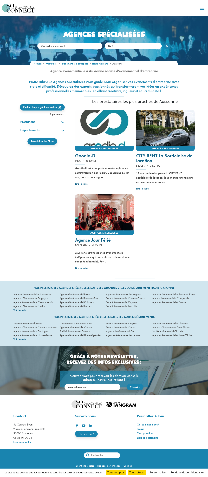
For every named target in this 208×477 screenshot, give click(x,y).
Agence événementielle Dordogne (30, 331)
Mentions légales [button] (85, 465)
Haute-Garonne (100, 63)
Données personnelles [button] (108, 465)
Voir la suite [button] (19, 310)
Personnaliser (158, 472)
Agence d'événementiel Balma (75, 294)
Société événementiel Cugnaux (121, 302)
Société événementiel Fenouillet (121, 306)
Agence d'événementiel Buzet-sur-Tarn (79, 298)
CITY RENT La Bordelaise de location (164, 158)
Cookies (128, 465)
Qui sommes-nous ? (148, 424)
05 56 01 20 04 (22, 437)
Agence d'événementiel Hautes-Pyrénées (80, 335)
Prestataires (52, 63)
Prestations (27, 122)
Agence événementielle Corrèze (76, 327)
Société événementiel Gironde (167, 331)
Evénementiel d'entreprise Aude (76, 323)
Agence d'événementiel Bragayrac (30, 298)
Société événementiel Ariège (27, 323)
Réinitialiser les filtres (42, 141)
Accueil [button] (38, 63)
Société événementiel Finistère (75, 331)
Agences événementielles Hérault (123, 335)
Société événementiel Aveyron (121, 323)
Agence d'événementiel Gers (121, 331)
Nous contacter (22, 442)
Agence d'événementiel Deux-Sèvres (171, 327)
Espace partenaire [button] (147, 437)
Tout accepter (115, 472)
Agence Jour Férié (93, 240)
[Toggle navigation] (202, 8)
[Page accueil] (18, 8)
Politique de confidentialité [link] (187, 472)
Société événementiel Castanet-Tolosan (125, 298)
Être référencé (86, 434)
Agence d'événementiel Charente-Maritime (34, 327)
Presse (140, 429)
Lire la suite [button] (81, 183)
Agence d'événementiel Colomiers (77, 302)
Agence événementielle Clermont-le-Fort (33, 302)
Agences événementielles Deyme (169, 302)
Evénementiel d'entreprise (74, 63)
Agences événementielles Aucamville (32, 294)
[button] (104, 130)
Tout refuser (137, 472)
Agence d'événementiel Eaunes (75, 306)
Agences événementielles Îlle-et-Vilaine (172, 335)
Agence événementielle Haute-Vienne (32, 335)
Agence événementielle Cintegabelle (170, 298)
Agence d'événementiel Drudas (29, 306)
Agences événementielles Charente (170, 323)
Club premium (145, 433)
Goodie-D (85, 155)
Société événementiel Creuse (120, 327)
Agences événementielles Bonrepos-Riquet (173, 294)
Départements (29, 130)
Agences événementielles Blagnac (123, 294)
